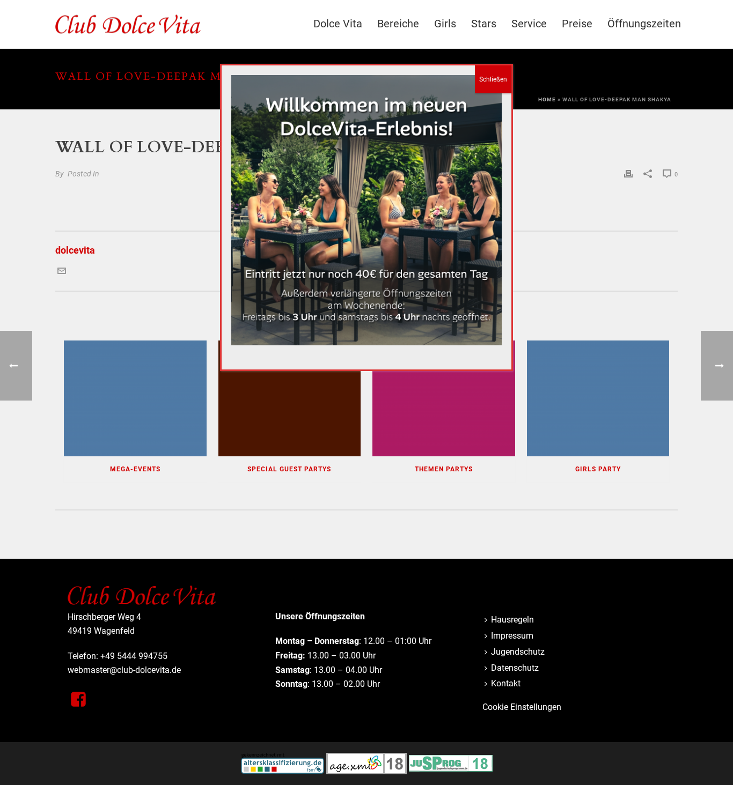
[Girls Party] (598, 398)
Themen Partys (444, 469)
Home (547, 99)
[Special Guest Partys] (289, 398)
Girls (445, 23)
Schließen (493, 79)
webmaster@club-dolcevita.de (124, 670)
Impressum (512, 636)
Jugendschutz (518, 652)
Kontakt (506, 683)
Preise (577, 23)
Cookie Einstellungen (521, 707)
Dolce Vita (337, 23)
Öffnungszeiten (644, 23)
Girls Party (598, 469)
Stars (483, 23)
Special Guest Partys (289, 469)
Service (529, 23)
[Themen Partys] (443, 398)
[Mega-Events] (135, 398)
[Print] (628, 173)
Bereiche (398, 23)
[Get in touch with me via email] (61, 271)
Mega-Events (135, 469)
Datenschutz (515, 668)
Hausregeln (512, 619)
